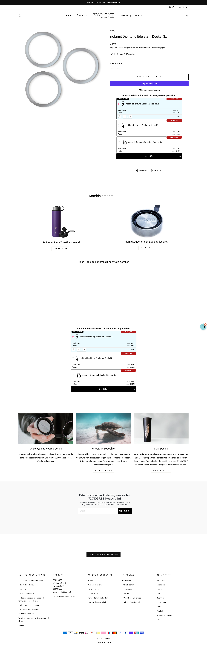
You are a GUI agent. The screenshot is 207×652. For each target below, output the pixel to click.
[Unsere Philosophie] (103, 428)
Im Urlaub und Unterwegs (131, 598)
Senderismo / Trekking (165, 615)
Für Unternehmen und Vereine (64, 597)
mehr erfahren (103, 470)
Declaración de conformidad (28, 605)
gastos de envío (133, 48)
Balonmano (161, 598)
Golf (158, 594)
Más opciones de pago (149, 90)
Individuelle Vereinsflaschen (98, 598)
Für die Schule (127, 589)
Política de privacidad (26, 614)
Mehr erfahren (161, 470)
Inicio (112, 31)
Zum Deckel (146, 248)
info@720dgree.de (65, 592)
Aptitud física (162, 585)
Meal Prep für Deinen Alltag (132, 602)
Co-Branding (125, 15)
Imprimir (21, 625)
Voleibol (160, 611)
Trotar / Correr (162, 602)
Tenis (159, 607)
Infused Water (93, 594)
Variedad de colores (95, 585)
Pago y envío (23, 589)
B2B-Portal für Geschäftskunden (30, 581)
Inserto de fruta (93, 589)
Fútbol (159, 589)
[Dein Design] (161, 428)
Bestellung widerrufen (103, 555)
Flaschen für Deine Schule (97, 602)
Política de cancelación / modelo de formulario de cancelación (31, 599)
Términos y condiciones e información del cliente (33, 619)
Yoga (159, 620)
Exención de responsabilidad (29, 610)
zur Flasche (60, 248)
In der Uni (125, 594)
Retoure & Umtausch (26, 594)
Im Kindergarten (128, 585)
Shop (68, 15)
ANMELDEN (124, 511)
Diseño (90, 581)
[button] (32, 306)
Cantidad (116, 63)
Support (139, 15)
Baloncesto (161, 581)
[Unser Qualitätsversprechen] (45, 428)
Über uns (81, 15)
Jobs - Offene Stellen (26, 585)
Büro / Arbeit (127, 581)
